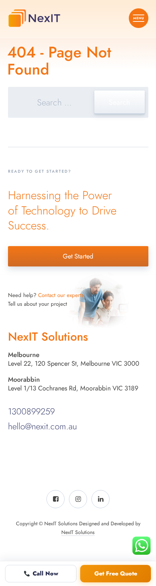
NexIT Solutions (78, 532)
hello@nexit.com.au (42, 426)
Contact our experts (60, 295)
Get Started (78, 256)
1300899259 (31, 411)
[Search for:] (78, 103)
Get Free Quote (115, 573)
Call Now (45, 573)
